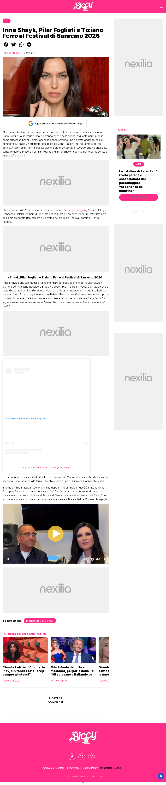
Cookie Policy (90, 767)
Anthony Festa (59, 681)
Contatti (60, 767)
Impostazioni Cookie (110, 767)
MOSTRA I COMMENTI (55, 700)
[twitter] (13, 46)
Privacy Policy (73, 767)
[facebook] (6, 46)
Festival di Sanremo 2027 (39, 621)
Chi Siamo (48, 767)
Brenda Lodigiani (76, 210)
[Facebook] (70, 754)
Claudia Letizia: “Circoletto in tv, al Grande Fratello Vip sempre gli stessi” (24, 671)
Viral (138, 164)
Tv (6, 20)
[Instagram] (89, 754)
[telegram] (29, 46)
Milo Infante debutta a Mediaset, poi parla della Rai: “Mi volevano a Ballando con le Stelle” (73, 671)
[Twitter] (79, 754)
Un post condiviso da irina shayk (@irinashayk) (47, 467)
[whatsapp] (21, 46)
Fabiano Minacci (11, 52)
